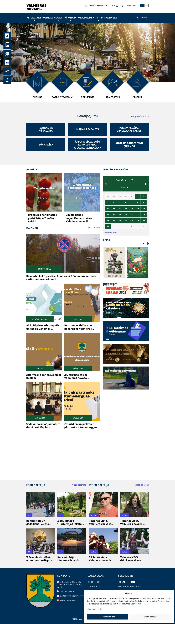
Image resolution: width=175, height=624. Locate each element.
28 (132, 220)
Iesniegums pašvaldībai (45, 129)
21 (132, 214)
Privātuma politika (94, 609)
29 (138, 220)
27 (126, 220)
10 (108, 208)
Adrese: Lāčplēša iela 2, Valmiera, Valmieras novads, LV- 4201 (69, 584)
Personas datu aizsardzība (129, 586)
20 (126, 214)
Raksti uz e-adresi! (68, 600)
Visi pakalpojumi (140, 116)
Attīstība (98, 17)
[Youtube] (134, 582)
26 (120, 220)
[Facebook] (124, 582)
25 (114, 220)
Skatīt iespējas (150, 616)
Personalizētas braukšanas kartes (129, 129)
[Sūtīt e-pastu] (58, 595)
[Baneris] (126, 288)
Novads (58, 17)
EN (146, 5)
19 (120, 214)
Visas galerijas (79, 484)
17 (108, 214)
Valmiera (47, 17)
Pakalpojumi (85, 17)
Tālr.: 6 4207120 (67, 591)
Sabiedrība (110, 17)
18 (114, 214)
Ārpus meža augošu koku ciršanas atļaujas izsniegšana (87, 144)
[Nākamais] (143, 243)
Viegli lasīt (131, 5)
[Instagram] (120, 582)
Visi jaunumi (94, 227)
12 (120, 208)
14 (132, 208)
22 (138, 214)
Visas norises (111, 232)
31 (108, 226)
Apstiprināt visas (107, 616)
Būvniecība (46, 144)
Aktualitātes (34, 17)
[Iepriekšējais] (148, 243)
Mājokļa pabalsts (87, 129)
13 (126, 208)
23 (144, 214)
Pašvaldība (70, 17)
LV (142, 5)
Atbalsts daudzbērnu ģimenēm (129, 145)
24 (108, 220)
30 (144, 220)
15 (138, 208)
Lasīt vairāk (136, 604)
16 (144, 208)
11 (114, 208)
